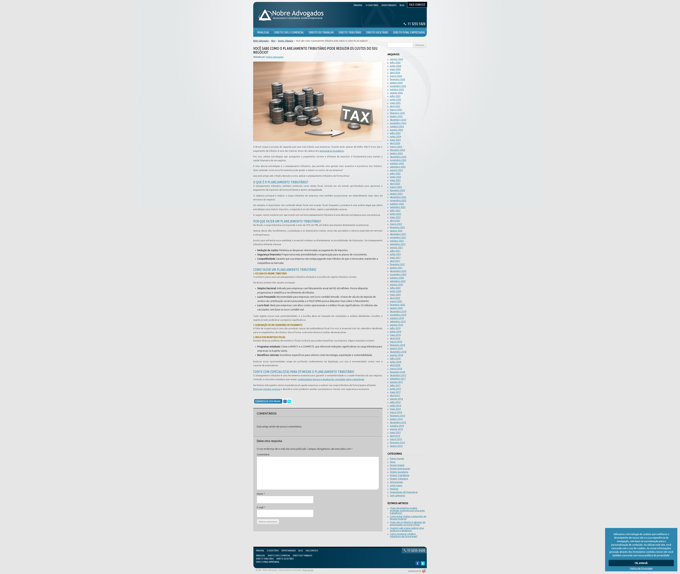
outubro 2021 (397, 240)
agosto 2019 (396, 325)
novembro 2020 (398, 274)
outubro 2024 (397, 126)
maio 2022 (395, 217)
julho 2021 (395, 251)
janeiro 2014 (396, 419)
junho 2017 (395, 388)
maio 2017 (395, 392)
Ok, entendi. (641, 563)
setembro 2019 (398, 321)
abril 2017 (395, 395)
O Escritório (273, 550)
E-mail (261, 507)
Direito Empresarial (400, 468)
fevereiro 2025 (397, 113)
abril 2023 (395, 183)
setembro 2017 (398, 378)
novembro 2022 (398, 200)
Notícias (394, 488)
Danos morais (397, 458)
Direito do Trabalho (302, 555)
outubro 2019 (397, 318)
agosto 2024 (396, 129)
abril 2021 (395, 261)
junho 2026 (395, 66)
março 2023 (396, 187)
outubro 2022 (397, 203)
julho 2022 (395, 210)
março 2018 (396, 368)
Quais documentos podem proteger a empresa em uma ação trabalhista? (407, 510)
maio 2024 (395, 140)
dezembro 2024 (398, 119)
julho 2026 (395, 62)
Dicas (392, 462)
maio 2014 (395, 409)
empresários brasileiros (332, 151)
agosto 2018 (396, 355)
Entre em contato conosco (266, 389)
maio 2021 (395, 257)
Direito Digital (397, 465)
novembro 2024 (398, 123)
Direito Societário (399, 472)
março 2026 (396, 76)
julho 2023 (395, 173)
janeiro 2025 (396, 116)
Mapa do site (308, 570)
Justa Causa (396, 485)
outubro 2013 (397, 425)
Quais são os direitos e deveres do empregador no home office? (408, 523)
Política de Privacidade (641, 568)
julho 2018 (395, 358)
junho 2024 (395, 136)
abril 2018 (395, 365)
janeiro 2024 (396, 153)
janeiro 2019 (396, 348)
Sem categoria (397, 495)
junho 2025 (395, 99)
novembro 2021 (398, 237)
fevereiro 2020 (397, 304)
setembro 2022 (398, 207)
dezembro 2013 (398, 422)
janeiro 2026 (396, 82)
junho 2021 (395, 254)
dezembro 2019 (398, 311)
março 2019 (396, 341)
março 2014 (396, 412)
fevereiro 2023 (397, 190)
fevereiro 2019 (397, 345)
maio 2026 (395, 69)
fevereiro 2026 (397, 79)
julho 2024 (395, 133)
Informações (396, 482)
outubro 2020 (397, 277)
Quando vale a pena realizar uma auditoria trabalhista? (407, 529)
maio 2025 (395, 103)
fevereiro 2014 (397, 415)
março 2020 (396, 301)
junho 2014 (395, 405)
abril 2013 (395, 436)
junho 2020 (395, 291)
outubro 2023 (397, 163)
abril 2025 (395, 106)
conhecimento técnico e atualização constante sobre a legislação (331, 379)
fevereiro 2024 (397, 150)
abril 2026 (395, 72)
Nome (261, 493)
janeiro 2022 (396, 230)
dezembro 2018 (398, 351)
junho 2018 (395, 362)
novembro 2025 (398, 86)
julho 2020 (395, 288)
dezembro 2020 (398, 271)
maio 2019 (395, 335)
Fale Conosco (312, 550)
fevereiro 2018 (397, 372)
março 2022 (396, 224)
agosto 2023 (396, 170)
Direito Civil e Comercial (279, 555)
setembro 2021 (398, 244)
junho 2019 (395, 331)
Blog (273, 40)
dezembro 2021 (398, 234)
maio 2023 (395, 180)
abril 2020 (395, 298)
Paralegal (260, 555)
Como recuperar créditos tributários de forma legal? (404, 535)
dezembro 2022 (398, 197)
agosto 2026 (396, 59)
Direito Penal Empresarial (267, 562)
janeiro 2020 (396, 308)
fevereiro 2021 (397, 264)
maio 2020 (395, 294)
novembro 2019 (398, 314)
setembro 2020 (398, 281)
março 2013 (396, 439)
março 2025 (396, 109)
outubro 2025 (397, 89)
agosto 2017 (396, 382)
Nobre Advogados (261, 40)
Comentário (263, 454)
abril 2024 (395, 143)
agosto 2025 (396, 93)
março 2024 (396, 146)
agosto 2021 (396, 247)
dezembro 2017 (398, 375)
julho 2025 (395, 96)
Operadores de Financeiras (404, 492)
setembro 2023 (398, 166)
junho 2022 (395, 214)
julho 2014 (395, 402)
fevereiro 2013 (397, 442)
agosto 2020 (396, 284)
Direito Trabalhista (399, 475)
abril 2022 (395, 220)
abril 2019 (395, 338)
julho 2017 (395, 385)
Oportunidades (288, 550)
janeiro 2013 (396, 446)
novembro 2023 (398, 160)
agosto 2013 (396, 429)
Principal (260, 550)
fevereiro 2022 (397, 227)
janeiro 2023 (396, 193)
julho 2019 (395, 328)
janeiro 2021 (396, 267)
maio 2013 (395, 432)
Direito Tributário (399, 478)
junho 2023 (395, 177)
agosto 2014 (396, 399)
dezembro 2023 (398, 156)
